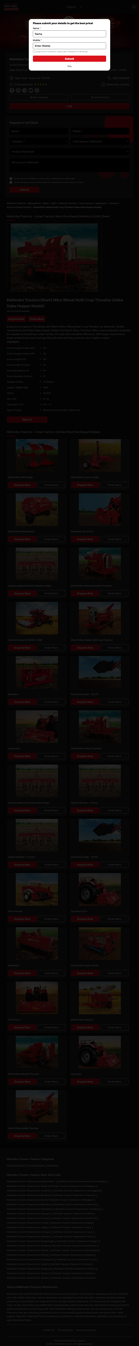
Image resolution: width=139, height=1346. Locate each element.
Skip (69, 66)
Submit (69, 59)
